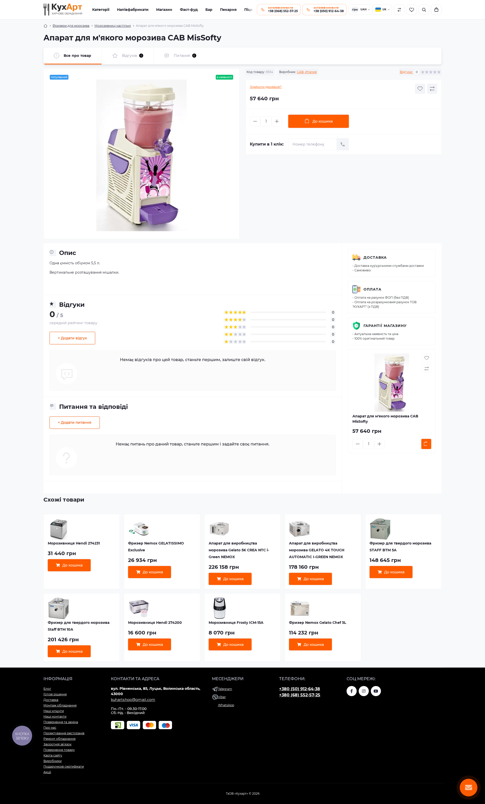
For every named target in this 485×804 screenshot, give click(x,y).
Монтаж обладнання (60, 705)
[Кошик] (436, 9)
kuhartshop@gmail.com (133, 699)
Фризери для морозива (71, 26)
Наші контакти (54, 716)
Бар (208, 9)
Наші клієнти (53, 711)
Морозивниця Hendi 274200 (155, 622)
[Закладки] (411, 9)
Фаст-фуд (189, 9)
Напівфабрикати (133, 9)
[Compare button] (432, 89)
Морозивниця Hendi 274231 (74, 543)
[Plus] (277, 121)
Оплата (372, 289)
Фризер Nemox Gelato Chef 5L (317, 622)
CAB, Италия (307, 72)
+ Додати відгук (72, 338)
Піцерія (251, 9)
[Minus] (255, 121)
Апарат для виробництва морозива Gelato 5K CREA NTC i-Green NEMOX (239, 550)
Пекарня (228, 9)
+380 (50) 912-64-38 (299, 689)
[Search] (424, 9)
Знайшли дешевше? (266, 87)
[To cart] (426, 444)
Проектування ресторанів (63, 733)
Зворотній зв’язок (57, 744)
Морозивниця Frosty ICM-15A (236, 622)
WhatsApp (226, 705)
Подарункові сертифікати (63, 766)
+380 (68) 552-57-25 (299, 695)
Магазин (164, 9)
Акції (47, 772)
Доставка (375, 257)
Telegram (225, 689)
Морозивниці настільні (112, 26)
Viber (222, 697)
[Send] (343, 144)
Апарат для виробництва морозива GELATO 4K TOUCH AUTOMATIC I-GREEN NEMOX (316, 550)
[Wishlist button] (420, 89)
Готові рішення (55, 694)
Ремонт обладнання (59, 739)
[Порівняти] (399, 9)
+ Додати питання (74, 422)
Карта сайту (52, 755)
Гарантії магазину (385, 325)
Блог (47, 689)
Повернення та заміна (60, 722)
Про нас (49, 727)
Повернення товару (59, 750)
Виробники (52, 761)
